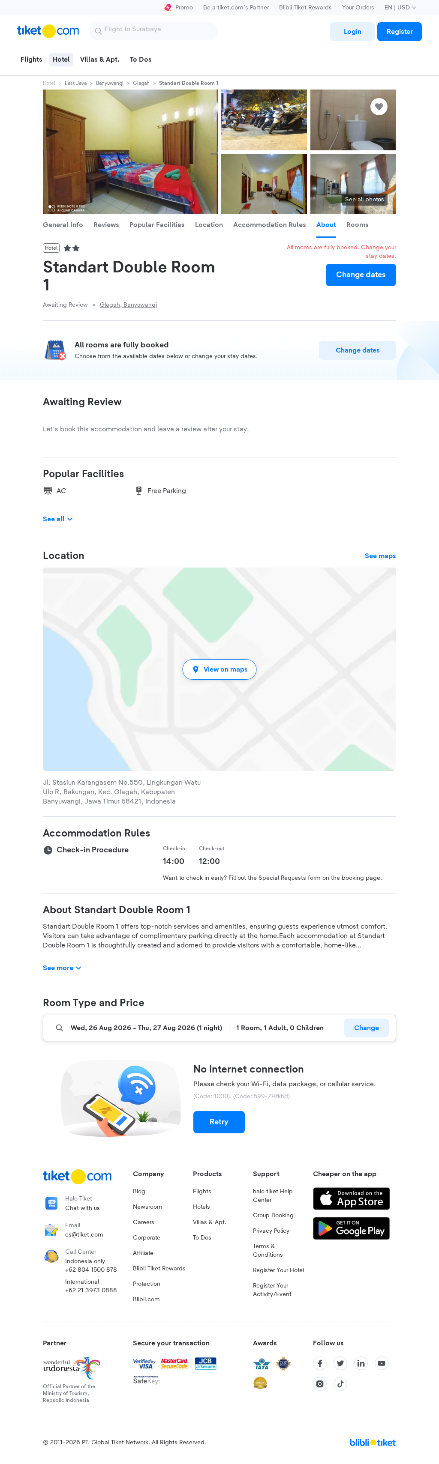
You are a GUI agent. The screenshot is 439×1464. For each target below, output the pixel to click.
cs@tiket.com (84, 1235)
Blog (139, 1191)
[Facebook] (320, 1363)
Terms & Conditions (268, 1251)
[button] (219, 669)
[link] (352, 31)
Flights (202, 1191)
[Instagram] (320, 1384)
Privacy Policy (271, 1231)
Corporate (146, 1238)
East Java (76, 83)
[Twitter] (340, 1363)
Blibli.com (146, 1299)
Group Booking (273, 1215)
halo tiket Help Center (273, 1196)
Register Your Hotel (278, 1270)
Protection (146, 1284)
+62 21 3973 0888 (91, 1290)
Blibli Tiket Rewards (305, 8)
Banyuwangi (109, 83)
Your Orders (358, 8)
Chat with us (82, 1208)
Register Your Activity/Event (272, 1290)
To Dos (202, 1238)
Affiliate (143, 1253)
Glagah (141, 83)
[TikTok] (340, 1384)
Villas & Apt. (209, 1222)
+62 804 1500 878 (91, 1270)
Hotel (49, 83)
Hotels (201, 1207)
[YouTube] (381, 1363)
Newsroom (147, 1207)
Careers (143, 1222)
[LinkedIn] (361, 1363)
